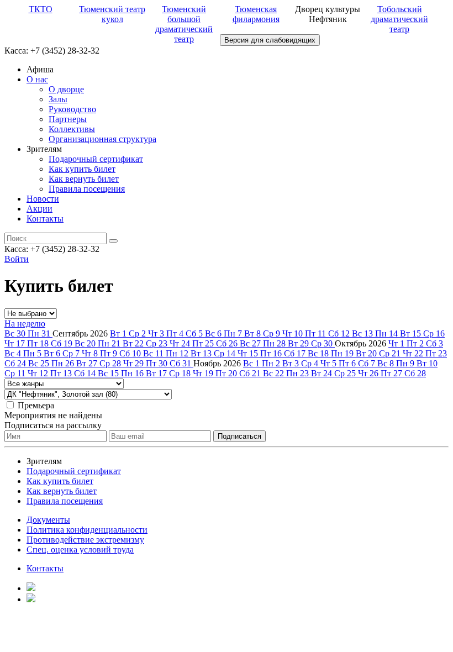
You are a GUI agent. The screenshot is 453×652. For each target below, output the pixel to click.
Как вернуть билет (84, 178)
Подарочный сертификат (96, 159)
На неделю (24, 323)
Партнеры (68, 119)
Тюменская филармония (256, 14)
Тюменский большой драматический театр (184, 24)
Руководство (72, 109)
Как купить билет (82, 168)
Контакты (45, 218)
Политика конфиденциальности (87, 529)
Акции (39, 208)
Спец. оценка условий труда (80, 549)
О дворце (66, 89)
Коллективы (72, 129)
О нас (37, 79)
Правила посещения (87, 188)
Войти (16, 259)
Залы (58, 99)
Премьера (36, 405)
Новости (43, 198)
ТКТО (40, 9)
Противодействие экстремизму (85, 539)
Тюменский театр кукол (112, 14)
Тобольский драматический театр (399, 19)
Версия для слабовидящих (269, 40)
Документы (48, 519)
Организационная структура (102, 139)
